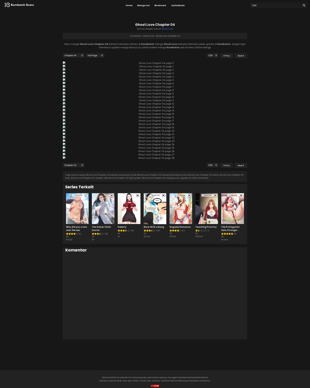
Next (240, 55)
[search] (304, 5)
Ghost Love (167, 28)
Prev (227, 55)
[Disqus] (155, 295)
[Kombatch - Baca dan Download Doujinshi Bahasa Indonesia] (19, 8)
